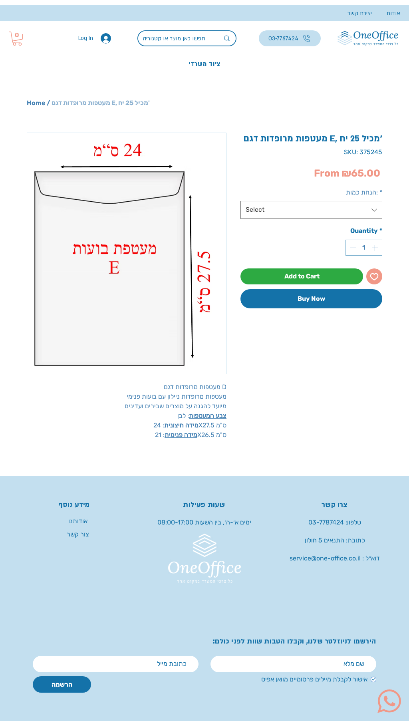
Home (36, 103)
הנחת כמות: (364, 192)
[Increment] (375, 247)
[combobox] (311, 210)
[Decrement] (352, 247)
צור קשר (78, 534)
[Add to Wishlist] (374, 276)
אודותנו (77, 521)
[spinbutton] (364, 247)
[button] (17, 39)
